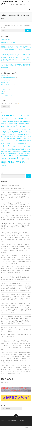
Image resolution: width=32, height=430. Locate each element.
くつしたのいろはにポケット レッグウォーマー (12, 129)
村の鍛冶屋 (27, 151)
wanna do (3, 87)
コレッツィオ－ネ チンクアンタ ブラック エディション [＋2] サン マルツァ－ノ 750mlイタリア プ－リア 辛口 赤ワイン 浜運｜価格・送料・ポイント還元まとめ (15, 277)
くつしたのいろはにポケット (7, 84)
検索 (2, 173)
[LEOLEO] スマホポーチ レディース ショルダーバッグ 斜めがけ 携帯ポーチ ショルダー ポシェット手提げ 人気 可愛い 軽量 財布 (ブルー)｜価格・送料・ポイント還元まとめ (15, 225)
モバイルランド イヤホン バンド (16, 146)
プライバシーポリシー (9, 428)
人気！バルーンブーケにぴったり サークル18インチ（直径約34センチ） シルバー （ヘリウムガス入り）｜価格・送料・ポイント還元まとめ (16, 329)
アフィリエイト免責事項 (22, 428)
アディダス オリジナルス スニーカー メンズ (15, 134)
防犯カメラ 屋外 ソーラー (9, 155)
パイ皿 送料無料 (7, 143)
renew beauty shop (14, 121)
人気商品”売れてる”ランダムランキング (15, 2)
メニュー (29, 8)
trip (2, 93)
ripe (2, 91)
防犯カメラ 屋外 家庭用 (9, 159)
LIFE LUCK (3, 115)
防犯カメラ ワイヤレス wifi (15, 153)
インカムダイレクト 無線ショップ (18, 136)
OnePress (9, 422)
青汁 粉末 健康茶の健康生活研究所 (8, 77)
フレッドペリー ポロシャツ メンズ (18, 143)
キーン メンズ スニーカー (9, 140)
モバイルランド (4, 89)
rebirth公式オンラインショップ (8, 80)
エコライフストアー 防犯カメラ (13, 138)
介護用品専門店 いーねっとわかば (23, 149)
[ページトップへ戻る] (16, 416)
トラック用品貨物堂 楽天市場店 (7, 96)
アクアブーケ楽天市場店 (6, 82)
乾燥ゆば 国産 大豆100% (12, 149)
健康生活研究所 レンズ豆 (18, 151)
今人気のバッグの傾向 (5, 39)
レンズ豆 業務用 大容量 (20, 148)
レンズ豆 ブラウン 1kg (11, 148)
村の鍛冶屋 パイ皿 (5, 153)
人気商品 (3, 75)
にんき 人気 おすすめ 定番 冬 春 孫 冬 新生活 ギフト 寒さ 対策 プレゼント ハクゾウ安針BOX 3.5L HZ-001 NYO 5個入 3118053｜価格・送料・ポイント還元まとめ (15, 65)
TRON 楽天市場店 (11, 123)
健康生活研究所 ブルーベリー (7, 151)
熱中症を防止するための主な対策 (8, 42)
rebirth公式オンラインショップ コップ (10, 118)
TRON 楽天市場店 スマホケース (23, 123)
